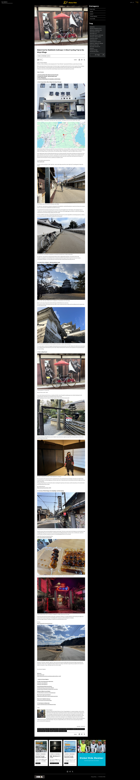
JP (131, 2)
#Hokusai (101, 35)
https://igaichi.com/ (40, 161)
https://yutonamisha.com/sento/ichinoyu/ (44, 623)
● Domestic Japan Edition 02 (42, 684)
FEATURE (92, 9)
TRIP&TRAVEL (93, 16)
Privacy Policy (93, 776)
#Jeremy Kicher (94, 38)
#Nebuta (92, 43)
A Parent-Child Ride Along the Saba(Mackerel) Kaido (46, 704)
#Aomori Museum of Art (96, 28)
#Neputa (97, 43)
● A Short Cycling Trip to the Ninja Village (44, 700)
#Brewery (92, 30)
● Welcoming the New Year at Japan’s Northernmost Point (47, 696)
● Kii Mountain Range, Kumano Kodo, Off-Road (45, 687)
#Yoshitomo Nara (94, 51)
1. (47, 74)
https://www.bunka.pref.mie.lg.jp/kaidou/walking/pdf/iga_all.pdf (49, 676)
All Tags (97, 54)
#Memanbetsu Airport (95, 41)
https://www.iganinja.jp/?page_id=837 (44, 487)
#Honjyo (92, 36)
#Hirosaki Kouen (94, 35)
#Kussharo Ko (93, 40)
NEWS (91, 11)
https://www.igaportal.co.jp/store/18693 (44, 537)
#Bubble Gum (98, 30)
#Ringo (101, 43)
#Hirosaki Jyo (93, 33)
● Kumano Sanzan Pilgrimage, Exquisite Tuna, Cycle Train (47, 689)
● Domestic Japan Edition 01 (42, 682)
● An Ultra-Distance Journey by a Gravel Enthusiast (46, 692)
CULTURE (92, 18)
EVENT (91, 14)
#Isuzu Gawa (98, 36)
